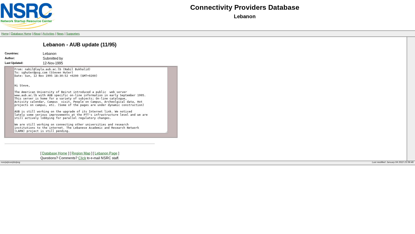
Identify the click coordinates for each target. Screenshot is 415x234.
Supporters (73, 33)
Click (82, 158)
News (60, 33)
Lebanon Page (106, 153)
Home (5, 33)
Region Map (81, 153)
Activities (48, 33)
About (37, 33)
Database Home (21, 33)
